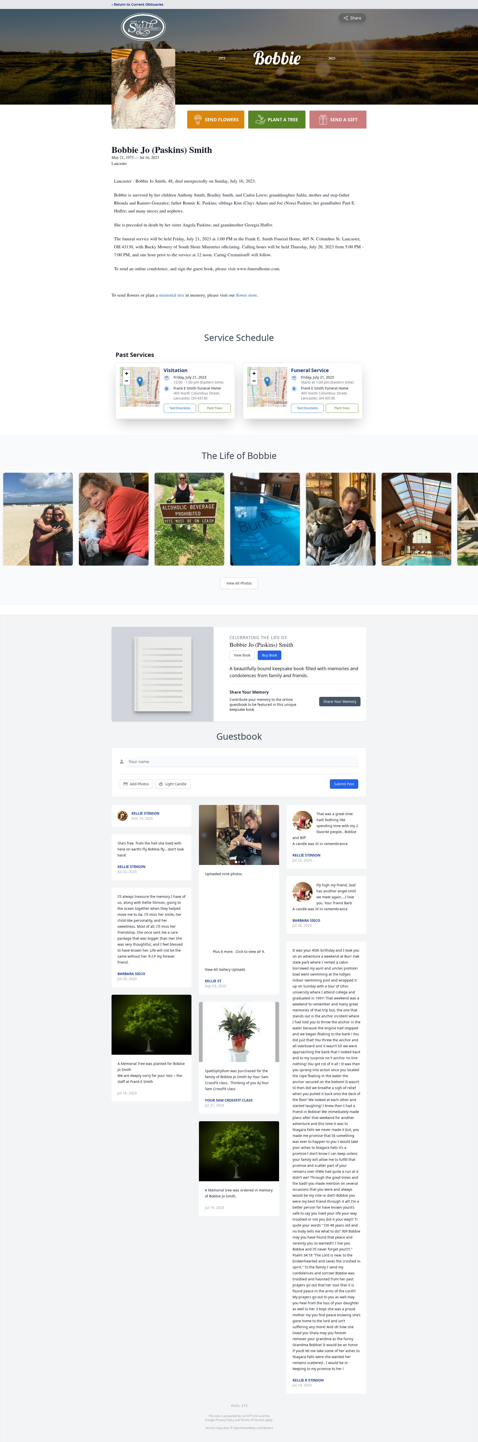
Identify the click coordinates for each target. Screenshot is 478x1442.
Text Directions (180, 408)
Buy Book (269, 655)
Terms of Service (252, 1420)
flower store (246, 295)
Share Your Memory (339, 701)
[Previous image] (204, 835)
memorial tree (171, 295)
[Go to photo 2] (239, 862)
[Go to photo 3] (242, 862)
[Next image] (274, 835)
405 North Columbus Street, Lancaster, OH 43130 (197, 395)
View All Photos (239, 583)
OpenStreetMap (244, 1428)
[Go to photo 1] (236, 862)
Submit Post (344, 784)
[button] (140, 382)
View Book (242, 655)
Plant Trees (214, 408)
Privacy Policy (225, 1420)
